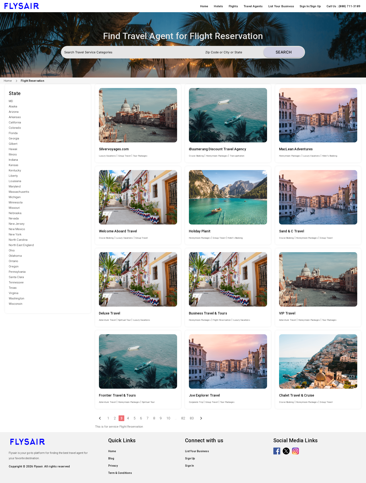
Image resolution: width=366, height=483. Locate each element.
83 (192, 418)
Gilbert (13, 144)
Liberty (13, 176)
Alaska (13, 106)
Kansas (13, 165)
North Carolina (18, 240)
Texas (13, 287)
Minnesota (15, 202)
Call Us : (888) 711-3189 (343, 6)
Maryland (15, 186)
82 (183, 418)
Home (204, 6)
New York (15, 234)
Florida (13, 133)
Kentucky (15, 170)
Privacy (113, 465)
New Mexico (17, 229)
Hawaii (13, 149)
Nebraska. (15, 213)
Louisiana (15, 181)
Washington (16, 298)
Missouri (14, 208)
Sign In (189, 465)
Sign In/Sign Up (310, 6)
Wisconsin (15, 303)
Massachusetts (19, 192)
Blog (111, 458)
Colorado (15, 128)
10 (168, 418)
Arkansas (15, 117)
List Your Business (281, 6)
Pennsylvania (17, 271)
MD (11, 101)
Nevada (14, 218)
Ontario (13, 261)
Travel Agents (253, 6)
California (15, 122)
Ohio (12, 250)
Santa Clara (16, 277)
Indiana (13, 160)
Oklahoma (15, 255)
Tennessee (16, 282)
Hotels (218, 6)
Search (284, 52)
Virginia (13, 293)
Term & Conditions (120, 472)
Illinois (13, 154)
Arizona (13, 112)
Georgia (14, 138)
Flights (233, 6)
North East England (21, 245)
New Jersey (16, 224)
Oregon (13, 266)
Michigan (15, 197)
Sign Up (190, 458)
